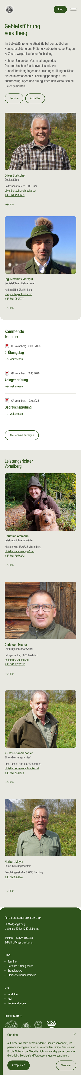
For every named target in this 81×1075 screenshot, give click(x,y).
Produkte (13, 994)
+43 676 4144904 (23, 938)
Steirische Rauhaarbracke (22, 975)
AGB (10, 999)
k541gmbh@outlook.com (18, 294)
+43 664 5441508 (14, 773)
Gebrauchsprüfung (18, 407)
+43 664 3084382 (14, 556)
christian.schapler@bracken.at (22, 768)
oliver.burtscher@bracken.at (20, 190)
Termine (14, 98)
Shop (60, 9)
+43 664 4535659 (14, 195)
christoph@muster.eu (17, 660)
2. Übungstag (14, 352)
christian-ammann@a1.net (19, 551)
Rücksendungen (17, 1003)
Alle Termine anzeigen (22, 435)
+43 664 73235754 (15, 664)
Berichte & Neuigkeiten (20, 966)
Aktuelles (35, 98)
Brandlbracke (15, 970)
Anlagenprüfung (16, 380)
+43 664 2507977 (14, 299)
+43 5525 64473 (14, 877)
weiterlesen (16, 359)
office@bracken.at (23, 942)
